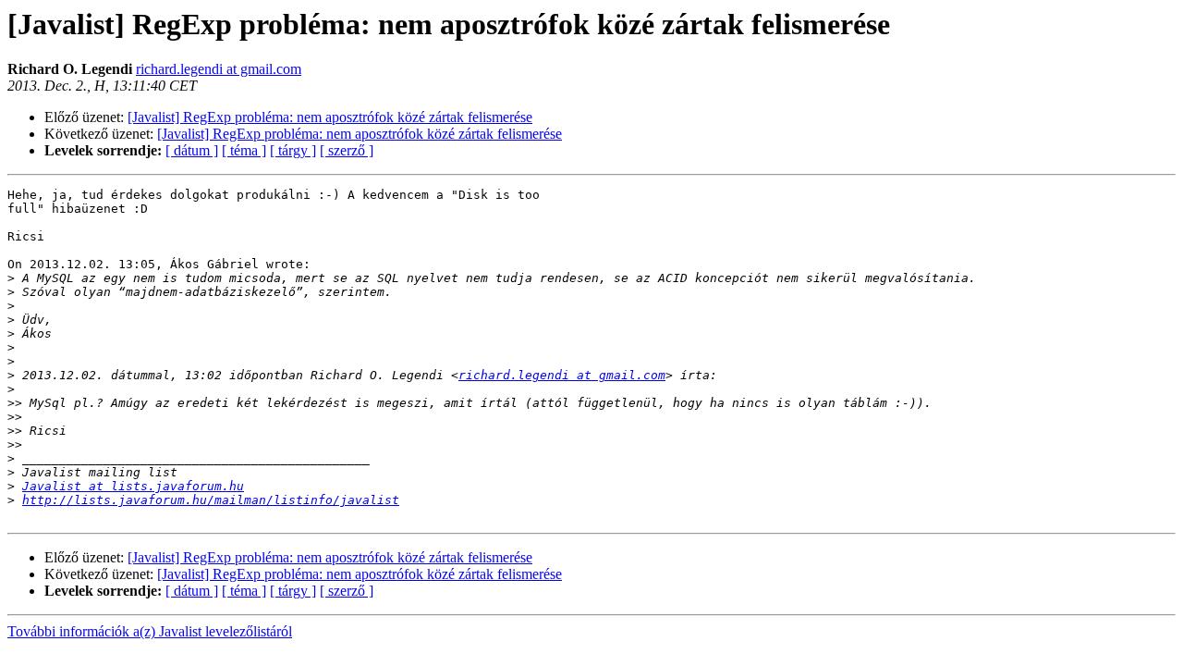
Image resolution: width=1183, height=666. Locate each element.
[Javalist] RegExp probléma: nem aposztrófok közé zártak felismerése (330, 117)
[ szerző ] (346, 150)
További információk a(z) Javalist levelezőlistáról (149, 631)
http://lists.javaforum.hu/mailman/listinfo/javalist (210, 500)
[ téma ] (244, 150)
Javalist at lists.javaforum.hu (133, 486)
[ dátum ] (191, 150)
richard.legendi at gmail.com (218, 69)
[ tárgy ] (293, 150)
